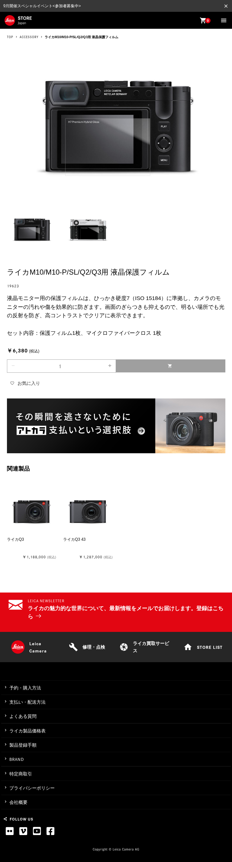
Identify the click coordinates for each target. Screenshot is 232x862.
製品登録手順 (23, 745)
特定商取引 (20, 773)
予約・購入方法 (25, 687)
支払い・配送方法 (27, 702)
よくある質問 (23, 716)
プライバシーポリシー (32, 788)
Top (10, 37)
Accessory (29, 37)
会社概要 (18, 802)
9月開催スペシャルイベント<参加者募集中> (42, 6)
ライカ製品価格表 (27, 730)
